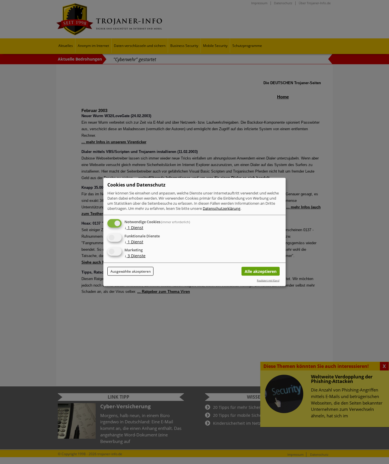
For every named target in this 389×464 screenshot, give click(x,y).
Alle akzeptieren (261, 271)
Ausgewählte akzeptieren (130, 271)
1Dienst (133, 227)
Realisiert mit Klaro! (268, 280)
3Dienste (135, 255)
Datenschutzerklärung (221, 208)
